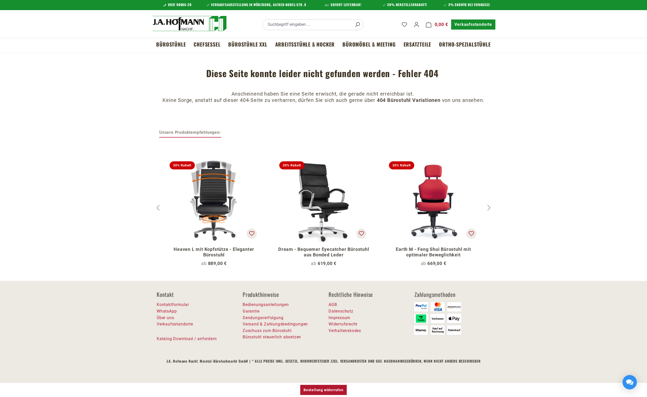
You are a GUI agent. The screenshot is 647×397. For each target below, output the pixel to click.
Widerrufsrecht (343, 324)
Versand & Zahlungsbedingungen (275, 324)
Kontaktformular (173, 304)
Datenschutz (341, 311)
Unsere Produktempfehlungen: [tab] (190, 132)
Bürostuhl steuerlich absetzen (272, 337)
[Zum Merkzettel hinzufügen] (252, 234)
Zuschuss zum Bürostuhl (267, 330)
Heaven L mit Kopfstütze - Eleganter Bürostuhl (214, 252)
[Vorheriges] (158, 208)
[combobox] (307, 24)
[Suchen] (357, 24)
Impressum (339, 317)
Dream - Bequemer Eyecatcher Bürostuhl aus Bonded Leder (323, 252)
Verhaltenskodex (345, 330)
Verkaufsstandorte (473, 24)
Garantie (251, 311)
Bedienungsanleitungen (266, 304)
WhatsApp (167, 311)
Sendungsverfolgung (263, 317)
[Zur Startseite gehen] (189, 23)
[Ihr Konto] (416, 24)
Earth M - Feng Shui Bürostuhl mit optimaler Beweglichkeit (433, 252)
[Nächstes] (489, 208)
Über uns (165, 317)
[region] (323, 208)
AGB (333, 304)
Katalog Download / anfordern (187, 338)
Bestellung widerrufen (323, 390)
